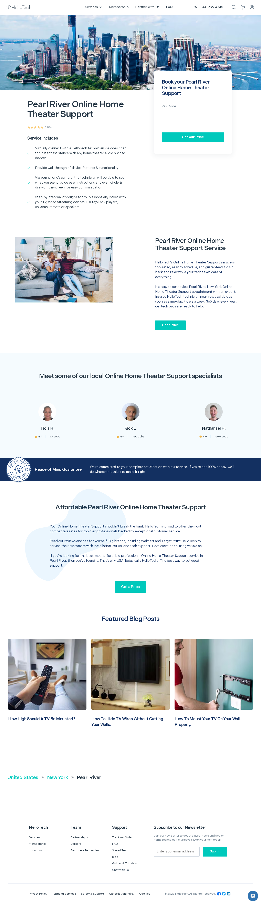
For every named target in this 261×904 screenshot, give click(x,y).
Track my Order (122, 837)
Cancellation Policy (121, 893)
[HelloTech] (19, 7)
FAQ (115, 844)
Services (34, 837)
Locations (36, 850)
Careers (76, 844)
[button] (253, 896)
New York (57, 778)
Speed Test (120, 850)
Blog (115, 857)
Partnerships (79, 837)
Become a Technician (85, 850)
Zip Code (169, 106)
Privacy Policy (38, 893)
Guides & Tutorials (124, 863)
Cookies (144, 893)
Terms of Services (64, 893)
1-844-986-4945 (210, 7)
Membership (37, 844)
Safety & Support (92, 893)
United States (22, 778)
